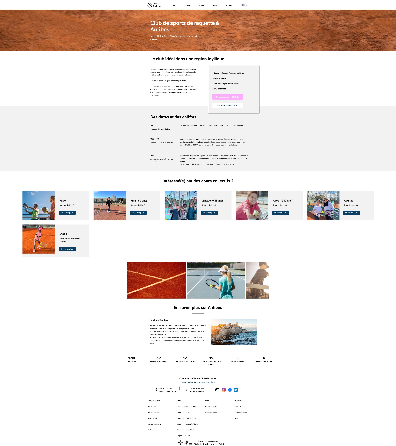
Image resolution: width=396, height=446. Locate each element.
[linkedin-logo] (236, 390)
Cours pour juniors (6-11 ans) (187, 424)
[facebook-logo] (230, 390)
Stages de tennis (183, 436)
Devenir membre (154, 424)
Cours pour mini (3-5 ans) (186, 418)
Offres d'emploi (241, 412)
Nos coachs (152, 418)
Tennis (178, 401)
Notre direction (153, 412)
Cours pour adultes (183, 412)
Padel (207, 401)
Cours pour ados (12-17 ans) (187, 430)
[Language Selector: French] (244, 5)
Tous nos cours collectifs (186, 407)
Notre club (151, 407)
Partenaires (152, 430)
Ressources (239, 401)
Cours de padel (211, 407)
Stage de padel (211, 412)
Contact (238, 407)
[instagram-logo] (224, 390)
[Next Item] (265, 280)
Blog (236, 418)
